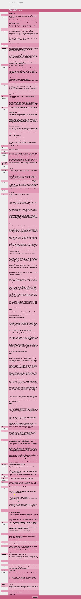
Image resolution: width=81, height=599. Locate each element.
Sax (2, 149)
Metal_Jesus (4, 464)
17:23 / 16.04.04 (4, 480)
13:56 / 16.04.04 (4, 172)
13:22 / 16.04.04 (4, 147)
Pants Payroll (4, 153)
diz (2, 107)
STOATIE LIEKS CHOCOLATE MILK (4, 163)
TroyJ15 (3, 65)
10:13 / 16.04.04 (4, 31)
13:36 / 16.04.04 (4, 151)
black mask (3, 570)
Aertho (3, 478)
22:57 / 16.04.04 (4, 566)
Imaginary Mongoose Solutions (3, 585)
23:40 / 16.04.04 (4, 572)
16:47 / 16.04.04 (4, 466)
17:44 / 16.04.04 (4, 512)
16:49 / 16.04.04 (4, 476)
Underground (10, 9)
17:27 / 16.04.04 (4, 488)
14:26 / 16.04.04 (4, 190)
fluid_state (3, 546)
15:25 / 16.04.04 (4, 196)
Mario (2, 43)
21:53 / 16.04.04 (4, 543)
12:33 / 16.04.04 (4, 85)
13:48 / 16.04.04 (4, 166)
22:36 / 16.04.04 (4, 548)
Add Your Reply (35, 597)
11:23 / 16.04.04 (4, 45)
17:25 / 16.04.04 (4, 484)
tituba (3, 83)
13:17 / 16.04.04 (4, 109)
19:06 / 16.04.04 (4, 524)
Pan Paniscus (4, 48)
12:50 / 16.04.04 (4, 98)
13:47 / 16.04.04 (4, 155)
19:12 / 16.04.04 (4, 535)
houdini (3, 194)
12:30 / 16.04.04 (4, 67)
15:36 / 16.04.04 (4, 428)
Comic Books (15, 9)
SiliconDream (4, 533)
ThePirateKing (4, 554)
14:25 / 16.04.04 (4, 182)
